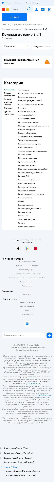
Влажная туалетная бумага (29, 144)
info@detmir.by (34, 383)
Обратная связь (27, 282)
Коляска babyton (25, 205)
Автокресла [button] (9, 90)
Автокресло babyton (27, 111)
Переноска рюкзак (26, 226)
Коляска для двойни (27, 165)
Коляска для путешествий (29, 208)
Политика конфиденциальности (27, 274)
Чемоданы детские (26, 219)
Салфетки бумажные (27, 133)
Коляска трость (25, 155)
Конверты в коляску (27, 190)
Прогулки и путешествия (25, 24)
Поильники (23, 216)
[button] (14, 17)
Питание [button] (8, 108)
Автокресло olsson (26, 119)
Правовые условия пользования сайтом (27, 347)
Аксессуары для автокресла (30, 93)
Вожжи (21, 201)
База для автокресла (27, 97)
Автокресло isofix (26, 115)
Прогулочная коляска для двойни (33, 169)
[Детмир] (5, 9)
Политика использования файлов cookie (27, 278)
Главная (5, 24)
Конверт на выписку (27, 187)
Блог (27, 310)
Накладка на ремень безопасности (33, 126)
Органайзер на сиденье (28, 122)
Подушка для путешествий (30, 101)
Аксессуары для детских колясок (32, 151)
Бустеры (22, 108)
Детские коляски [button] (8, 103)
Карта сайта (27, 286)
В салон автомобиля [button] (9, 94)
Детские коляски (10, 29)
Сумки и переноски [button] (9, 113)
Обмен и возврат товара (27, 265)
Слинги (21, 223)
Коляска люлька (25, 198)
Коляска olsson (24, 212)
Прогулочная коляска (27, 158)
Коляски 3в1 (23, 176)
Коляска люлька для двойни (30, 173)
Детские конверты (26, 183)
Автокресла (23, 90)
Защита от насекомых (27, 140)
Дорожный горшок (26, 129)
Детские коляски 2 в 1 (27, 162)
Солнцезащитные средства (30, 137)
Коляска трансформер (28, 180)
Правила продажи (27, 269)
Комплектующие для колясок (31, 194)
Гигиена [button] (7, 99)
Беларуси (34, 350)
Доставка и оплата (27, 261)
